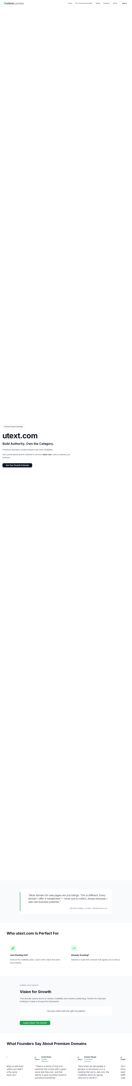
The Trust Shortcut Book (84, 3)
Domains (106, 3)
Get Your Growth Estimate (17, 465)
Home (70, 3)
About (115, 3)
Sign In (124, 3)
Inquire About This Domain (35, 1023)
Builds (98, 3)
